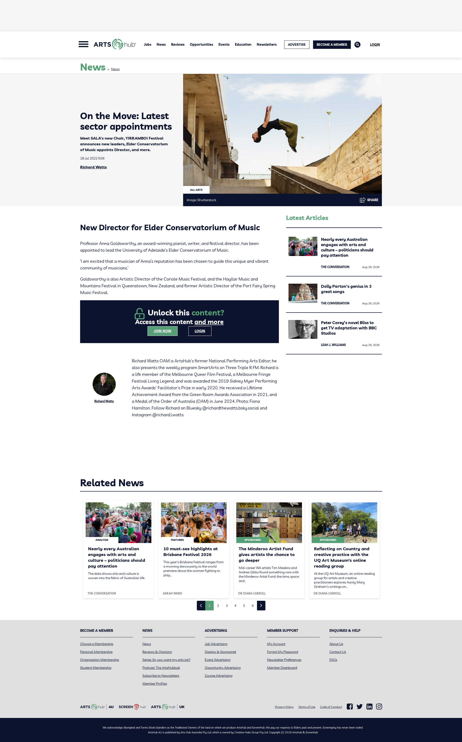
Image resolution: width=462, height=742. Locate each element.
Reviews (178, 44)
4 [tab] (235, 605)
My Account (276, 644)
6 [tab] (253, 605)
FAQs (333, 660)
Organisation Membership (99, 660)
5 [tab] (244, 605)
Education (243, 44)
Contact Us (337, 652)
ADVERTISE (297, 44)
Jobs (147, 44)
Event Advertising (218, 660)
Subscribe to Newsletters (160, 675)
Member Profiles (154, 683)
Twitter (359, 706)
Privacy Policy (284, 707)
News (161, 44)
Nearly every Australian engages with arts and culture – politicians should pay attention (347, 247)
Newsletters (267, 44)
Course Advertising (218, 675)
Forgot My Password (282, 652)
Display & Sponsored (220, 652)
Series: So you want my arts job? (166, 660)
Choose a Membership (96, 644)
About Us (336, 644)
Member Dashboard (282, 667)
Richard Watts (93, 167)
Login (375, 44)
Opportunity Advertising (223, 667)
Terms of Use (306, 707)
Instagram (379, 707)
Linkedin (369, 707)
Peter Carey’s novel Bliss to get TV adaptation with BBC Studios (349, 328)
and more (209, 322)
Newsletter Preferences (284, 660)
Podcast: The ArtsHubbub (161, 667)
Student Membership (95, 667)
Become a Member (332, 44)
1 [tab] (209, 605)
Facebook (350, 707)
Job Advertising (216, 644)
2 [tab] (218, 605)
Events (224, 44)
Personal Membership (96, 652)
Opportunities (201, 44)
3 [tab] (227, 605)
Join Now (162, 331)
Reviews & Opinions (157, 652)
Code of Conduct (331, 707)
